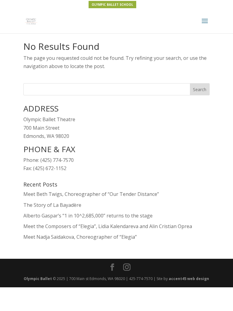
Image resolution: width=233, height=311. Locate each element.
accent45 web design (189, 278)
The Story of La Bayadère (52, 205)
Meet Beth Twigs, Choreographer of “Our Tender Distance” (91, 194)
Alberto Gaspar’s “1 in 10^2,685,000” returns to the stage (88, 215)
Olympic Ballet (38, 278)
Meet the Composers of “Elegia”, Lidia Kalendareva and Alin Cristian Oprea (107, 226)
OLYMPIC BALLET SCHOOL (112, 4)
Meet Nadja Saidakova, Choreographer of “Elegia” (80, 237)
